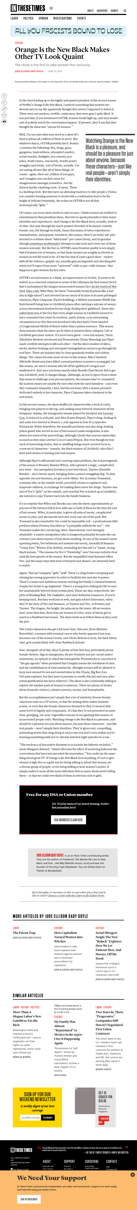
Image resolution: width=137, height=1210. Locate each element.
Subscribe (102, 11)
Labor (14, 18)
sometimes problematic (44, 243)
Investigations (62, 18)
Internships (111, 1169)
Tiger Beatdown (68, 866)
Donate (114, 11)
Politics (28, 18)
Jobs (108, 1167)
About (90, 11)
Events (81, 18)
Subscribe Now (104, 1120)
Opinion (43, 18)
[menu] (51, 8)
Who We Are (48, 1166)
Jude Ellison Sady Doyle (29, 71)
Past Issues (48, 1169)
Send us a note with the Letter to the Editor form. (76, 895)
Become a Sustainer (68, 1170)
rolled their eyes (29, 313)
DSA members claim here (68, 819)
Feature (19, 43)
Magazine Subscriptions (92, 1167)
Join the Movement (28, 1199)
